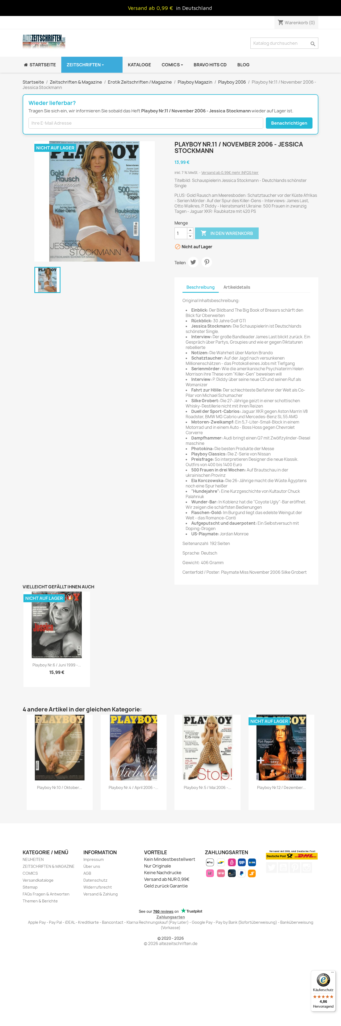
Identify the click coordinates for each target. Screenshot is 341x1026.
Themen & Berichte (40, 900)
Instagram (306, 867)
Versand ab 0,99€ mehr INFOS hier (230, 172)
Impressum (93, 859)
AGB (87, 873)
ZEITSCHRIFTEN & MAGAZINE (49, 866)
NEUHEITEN (33, 859)
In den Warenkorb (227, 233)
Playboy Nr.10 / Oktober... (59, 787)
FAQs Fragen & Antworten (46, 894)
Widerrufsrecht (97, 887)
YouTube (283, 867)
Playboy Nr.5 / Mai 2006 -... (207, 787)
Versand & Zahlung (100, 894)
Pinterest (206, 262)
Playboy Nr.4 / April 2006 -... (133, 787)
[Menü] (332, 973)
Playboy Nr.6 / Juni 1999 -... (57, 664)
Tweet (193, 262)
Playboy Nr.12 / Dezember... (281, 787)
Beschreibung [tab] (200, 287)
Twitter (271, 867)
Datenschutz (95, 880)
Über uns (91, 866)
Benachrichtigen (289, 123)
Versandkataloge (38, 880)
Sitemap (30, 887)
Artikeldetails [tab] (237, 287)
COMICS (30, 873)
